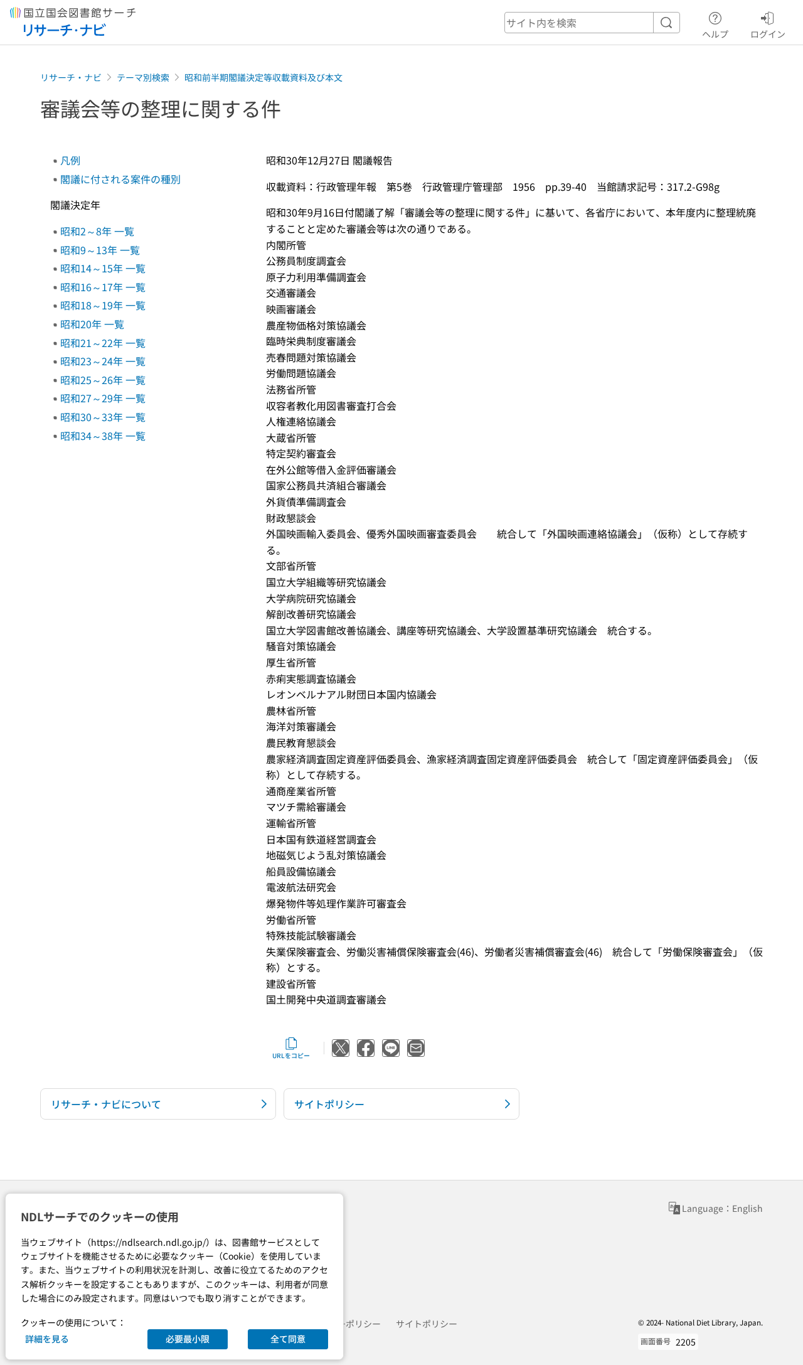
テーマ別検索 (143, 77)
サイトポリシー (426, 1323)
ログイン (767, 34)
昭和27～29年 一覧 (103, 397)
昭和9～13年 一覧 (100, 249)
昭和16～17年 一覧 (103, 286)
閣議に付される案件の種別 (120, 178)
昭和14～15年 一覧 (103, 268)
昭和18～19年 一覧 (103, 305)
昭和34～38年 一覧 (103, 435)
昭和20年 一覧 (92, 323)
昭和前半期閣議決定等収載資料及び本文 (263, 77)
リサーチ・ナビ (71, 77)
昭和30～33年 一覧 (103, 416)
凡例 (70, 160)
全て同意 (288, 1338)
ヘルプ (715, 34)
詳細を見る (47, 1338)
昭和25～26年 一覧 (103, 379)
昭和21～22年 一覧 (103, 342)
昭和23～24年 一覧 (103, 360)
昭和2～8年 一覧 (97, 230)
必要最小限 (188, 1338)
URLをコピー (291, 1055)
